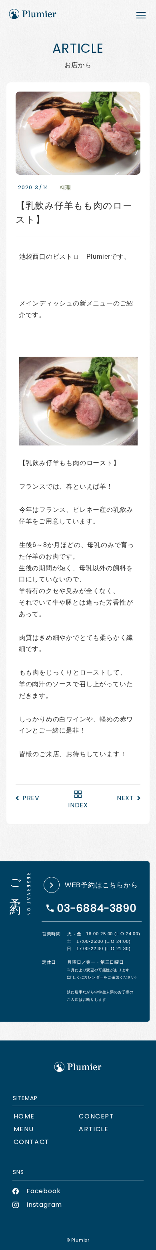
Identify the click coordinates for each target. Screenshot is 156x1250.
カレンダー (94, 977)
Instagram (44, 1204)
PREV (31, 798)
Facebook (43, 1191)
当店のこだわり (96, 1116)
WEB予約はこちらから (101, 885)
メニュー (24, 1129)
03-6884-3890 (97, 908)
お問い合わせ (32, 1141)
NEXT (125, 798)
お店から (93, 1129)
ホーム (24, 1116)
